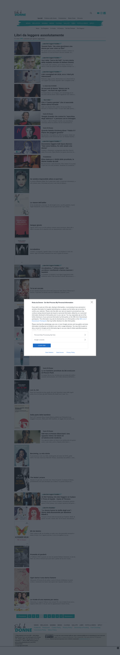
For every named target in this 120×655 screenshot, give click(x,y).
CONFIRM (42, 345)
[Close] (92, 302)
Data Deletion (49, 352)
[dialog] (60, 327)
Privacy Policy (71, 352)
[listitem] (60, 335)
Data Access (60, 352)
